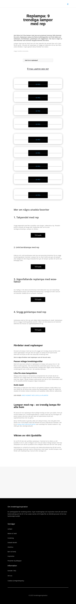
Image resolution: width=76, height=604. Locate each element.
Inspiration (11, 556)
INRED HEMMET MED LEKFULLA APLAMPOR (35, 395)
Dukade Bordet (12, 542)
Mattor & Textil (12, 533)
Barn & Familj (12, 551)
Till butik (38, 235)
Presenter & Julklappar (15, 561)
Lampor (10, 529)
